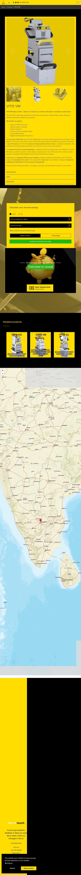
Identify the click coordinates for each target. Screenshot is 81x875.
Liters (14, 214)
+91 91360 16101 (24, 2)
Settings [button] (9, 863)
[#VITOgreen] (13, 2)
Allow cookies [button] (28, 868)
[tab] (40, 172)
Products (10, 7)
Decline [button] (12, 868)
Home (3, 7)
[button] (40, 521)
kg (21, 214)
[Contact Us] (15, 2)
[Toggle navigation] (78, 2)
